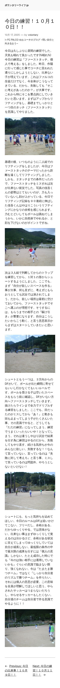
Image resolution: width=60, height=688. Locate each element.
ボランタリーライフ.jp (17, 5)
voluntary (33, 34)
